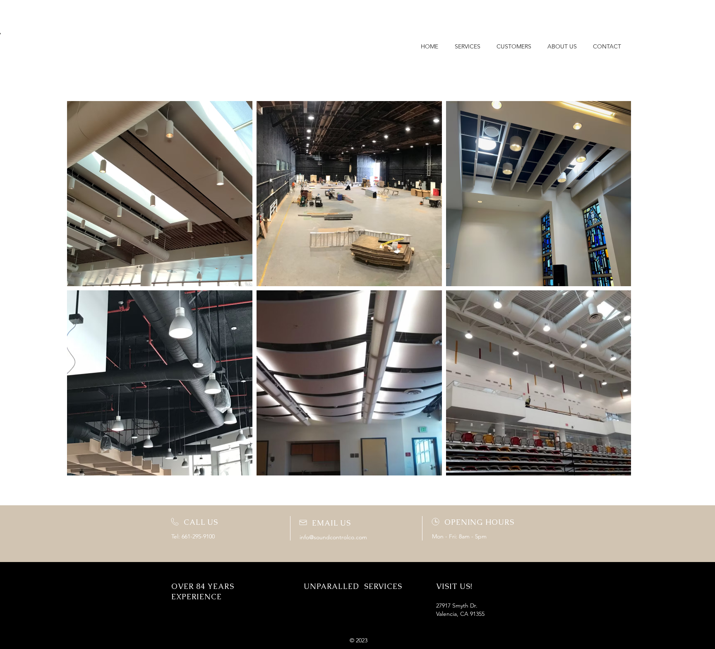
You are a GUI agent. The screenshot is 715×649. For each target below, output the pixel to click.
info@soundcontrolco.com (333, 537)
